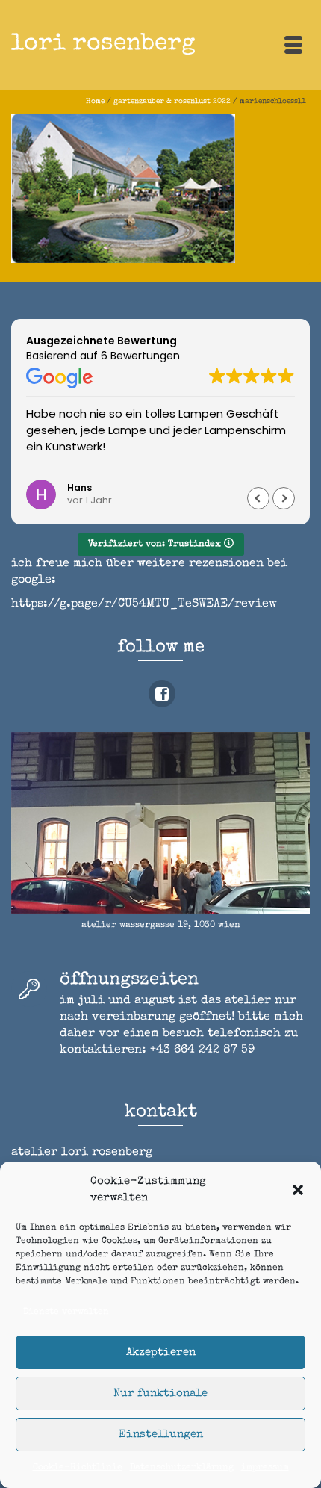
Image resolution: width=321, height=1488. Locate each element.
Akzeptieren (161, 1352)
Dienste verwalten (66, 1312)
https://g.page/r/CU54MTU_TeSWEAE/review (144, 604)
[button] (297, 1189)
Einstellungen (161, 1434)
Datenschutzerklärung (182, 1467)
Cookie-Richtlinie (77, 1467)
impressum (265, 1467)
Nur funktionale (160, 1393)
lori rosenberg (103, 44)
